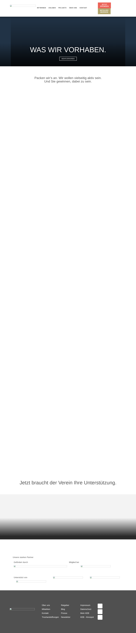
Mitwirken (41, 8)
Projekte (62, 8)
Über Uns (73, 8)
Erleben (52, 8)
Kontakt (83, 8)
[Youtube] (100, 617)
